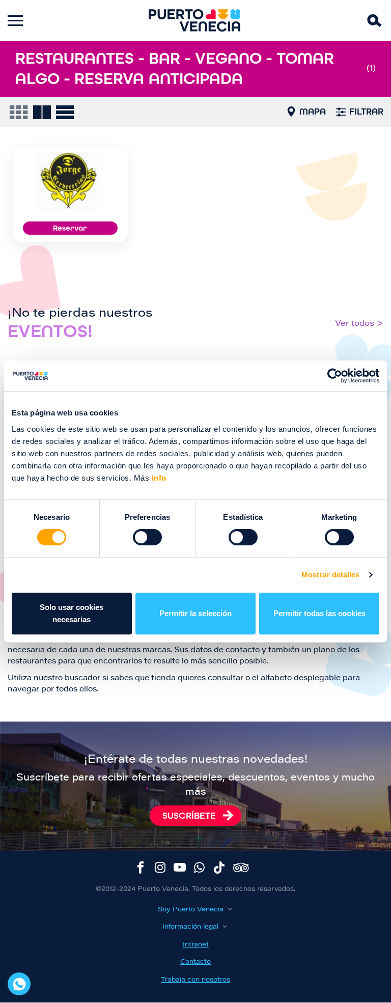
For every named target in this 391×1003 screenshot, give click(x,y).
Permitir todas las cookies (319, 613)
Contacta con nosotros (19, 983)
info (157, 477)
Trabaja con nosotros (195, 980)
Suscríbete (189, 815)
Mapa (312, 111)
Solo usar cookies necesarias (71, 613)
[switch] (147, 537)
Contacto (195, 962)
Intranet (196, 944)
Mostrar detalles (330, 574)
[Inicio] (194, 20)
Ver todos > (359, 324)
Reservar (70, 228)
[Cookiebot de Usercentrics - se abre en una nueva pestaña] (334, 375)
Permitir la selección (195, 613)
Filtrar (366, 111)
